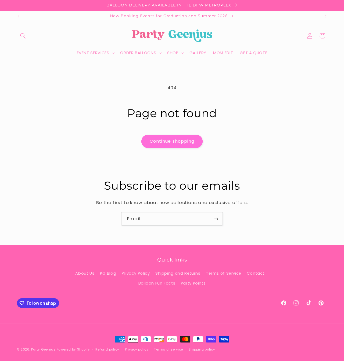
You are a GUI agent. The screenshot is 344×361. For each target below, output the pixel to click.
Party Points (193, 283)
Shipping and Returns (177, 273)
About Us (84, 273)
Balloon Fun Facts (156, 283)
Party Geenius (43, 349)
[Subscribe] (216, 218)
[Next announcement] (325, 16)
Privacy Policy (136, 273)
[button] (23, 36)
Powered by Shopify (73, 349)
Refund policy (107, 349)
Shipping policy (202, 349)
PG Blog (108, 273)
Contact (255, 273)
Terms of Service (223, 273)
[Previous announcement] (18, 16)
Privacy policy (137, 349)
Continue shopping (172, 141)
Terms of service (168, 349)
